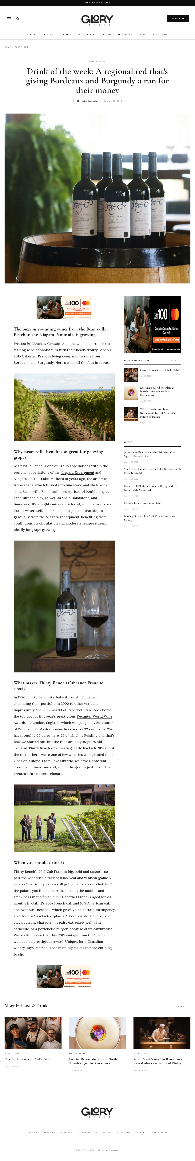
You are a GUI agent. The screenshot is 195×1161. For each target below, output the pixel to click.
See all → (176, 360)
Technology (125, 34)
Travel (142, 34)
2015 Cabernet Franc (30, 356)
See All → (184, 1006)
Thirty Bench (98, 350)
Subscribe (178, 18)
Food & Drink (161, 34)
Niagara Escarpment (77, 472)
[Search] (17, 18)
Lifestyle (48, 34)
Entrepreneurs (87, 34)
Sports (107, 34)
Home (8, 47)
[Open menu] (8, 18)
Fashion (31, 34)
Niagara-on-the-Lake (31, 479)
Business (65, 34)
